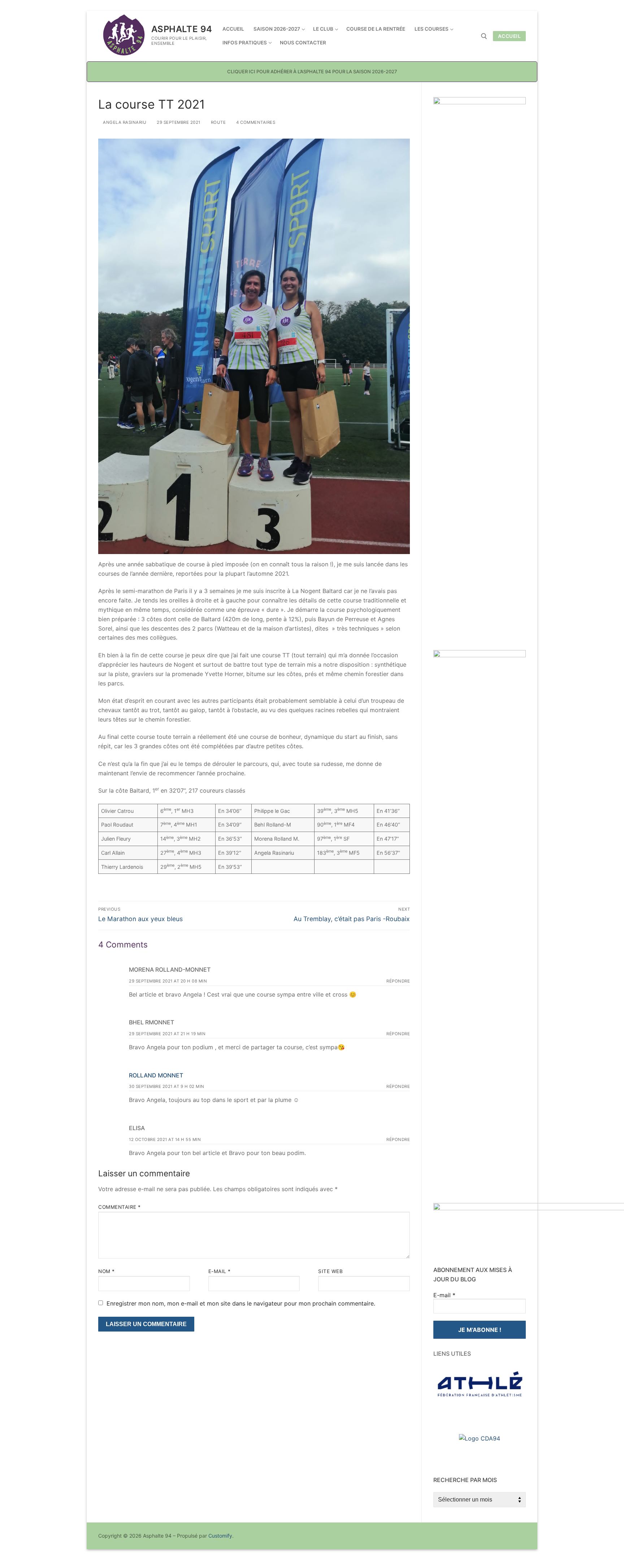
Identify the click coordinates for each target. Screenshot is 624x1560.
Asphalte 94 (181, 29)
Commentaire (119, 1207)
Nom (106, 1271)
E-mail (219, 1271)
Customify (220, 1536)
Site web (330, 1271)
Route (217, 122)
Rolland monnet (156, 1075)
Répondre (398, 981)
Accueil (509, 36)
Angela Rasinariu (124, 122)
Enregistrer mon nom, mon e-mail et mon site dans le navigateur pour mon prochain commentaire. (241, 1303)
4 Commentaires (255, 122)
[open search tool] (484, 36)
